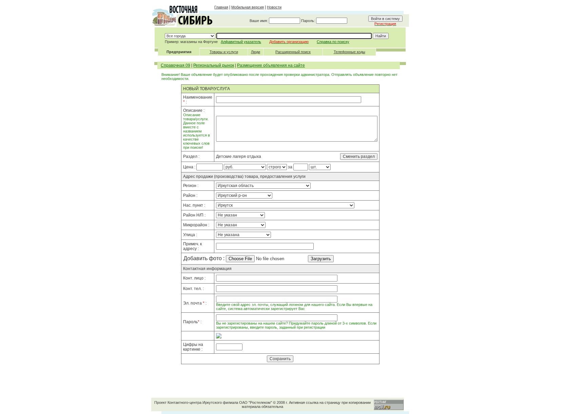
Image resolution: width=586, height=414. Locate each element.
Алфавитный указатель (241, 42)
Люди (255, 52)
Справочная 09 (175, 65)
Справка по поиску (333, 42)
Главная (221, 7)
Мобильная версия (247, 7)
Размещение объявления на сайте (271, 65)
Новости (274, 7)
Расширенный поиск (293, 52)
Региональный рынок (213, 65)
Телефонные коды (349, 52)
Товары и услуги (224, 52)
